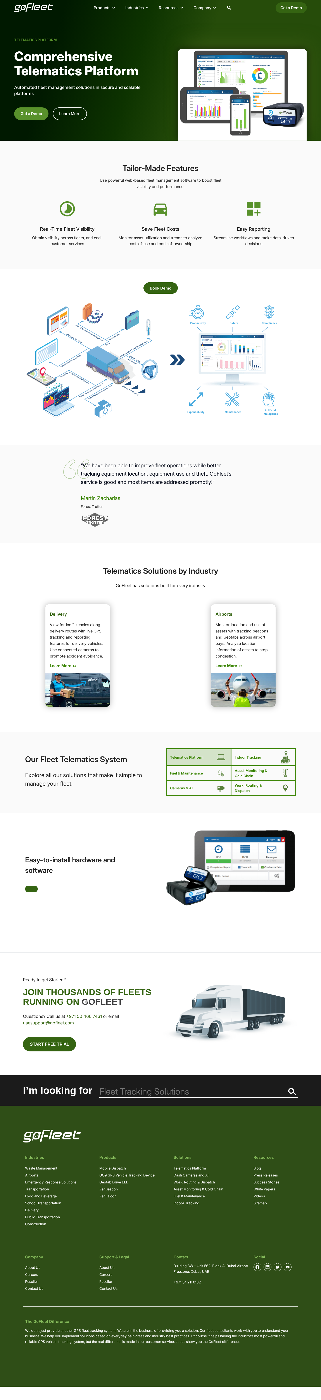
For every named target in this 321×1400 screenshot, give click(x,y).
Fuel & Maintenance (186, 773)
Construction (35, 1224)
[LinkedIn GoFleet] (267, 1267)
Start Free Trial (49, 1044)
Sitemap (260, 1203)
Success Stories (266, 1182)
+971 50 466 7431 (84, 1016)
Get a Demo (291, 7)
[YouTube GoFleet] (288, 1267)
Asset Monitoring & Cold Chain (251, 773)
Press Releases (266, 1175)
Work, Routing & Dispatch (248, 788)
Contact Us (34, 1288)
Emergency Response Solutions (50, 1182)
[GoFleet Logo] (33, 7)
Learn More (70, 113)
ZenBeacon (108, 1189)
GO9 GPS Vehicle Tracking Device (127, 1175)
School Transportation (43, 1203)
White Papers (264, 1189)
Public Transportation (42, 1217)
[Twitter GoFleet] (277, 1267)
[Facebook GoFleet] (257, 1267)
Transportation (37, 1189)
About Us (32, 1267)
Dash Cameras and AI (191, 1175)
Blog (257, 1168)
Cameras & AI (181, 788)
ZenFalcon (107, 1196)
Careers (31, 1274)
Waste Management (41, 1168)
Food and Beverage (41, 1196)
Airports (31, 1175)
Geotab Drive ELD (114, 1182)
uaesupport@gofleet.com (48, 1022)
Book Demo (160, 288)
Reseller (31, 1281)
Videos (259, 1196)
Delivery (32, 1210)
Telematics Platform (190, 1168)
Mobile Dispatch (112, 1168)
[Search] (292, 1092)
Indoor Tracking (248, 757)
